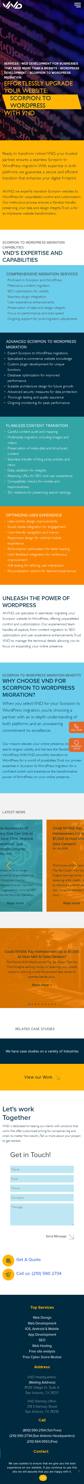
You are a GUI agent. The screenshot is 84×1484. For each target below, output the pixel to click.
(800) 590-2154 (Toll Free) (42, 1430)
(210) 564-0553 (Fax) (42, 1441)
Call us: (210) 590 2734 (38, 1273)
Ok (43, 1477)
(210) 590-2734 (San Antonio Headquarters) (42, 1436)
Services (11, 63)
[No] (79, 1471)
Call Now (76, 730)
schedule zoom (76, 747)
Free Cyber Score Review (42, 1357)
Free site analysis (42, 1351)
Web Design (42, 1317)
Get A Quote (28, 1259)
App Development (42, 1334)
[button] (9, 865)
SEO (42, 1340)
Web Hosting (42, 1346)
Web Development (42, 1323)
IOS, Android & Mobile (42, 1329)
